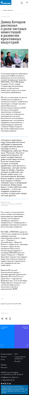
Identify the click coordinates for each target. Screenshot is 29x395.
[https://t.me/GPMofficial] (1, 383)
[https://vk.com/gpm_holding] (4, 383)
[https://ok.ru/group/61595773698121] (5, 383)
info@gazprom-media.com (9, 377)
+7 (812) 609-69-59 (7, 380)
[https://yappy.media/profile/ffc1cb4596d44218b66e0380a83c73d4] (8, 383)
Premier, (13, 303)
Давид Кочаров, (6, 303)
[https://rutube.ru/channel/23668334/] (10, 383)
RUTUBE (18, 303)
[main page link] (6, 2)
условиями (4, 388)
